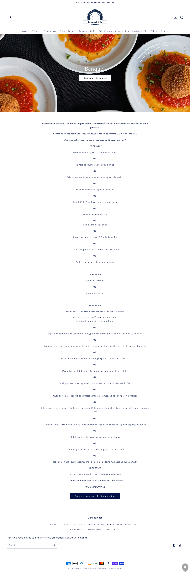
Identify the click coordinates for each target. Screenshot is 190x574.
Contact (116, 529)
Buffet (120, 524)
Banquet (110, 524)
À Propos (66, 524)
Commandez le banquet (95, 78)
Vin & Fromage (79, 524)
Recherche (54, 524)
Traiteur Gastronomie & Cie (82, 568)
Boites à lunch (131, 524)
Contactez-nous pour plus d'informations (95, 496)
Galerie (107, 529)
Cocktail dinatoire (96, 524)
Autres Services (76, 529)
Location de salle (93, 529)
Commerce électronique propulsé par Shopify (107, 568)
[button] (10, 17)
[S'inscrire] (54, 545)
